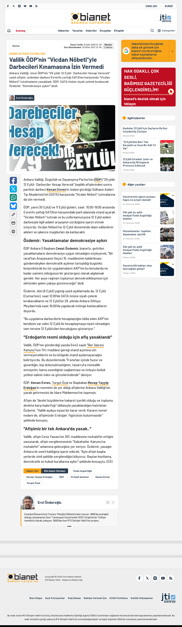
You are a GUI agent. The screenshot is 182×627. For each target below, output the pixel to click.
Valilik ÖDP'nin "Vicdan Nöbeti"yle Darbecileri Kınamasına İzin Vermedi (56, 63)
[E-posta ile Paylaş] (13, 223)
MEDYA (16, 45)
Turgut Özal (60, 383)
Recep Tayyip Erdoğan (39, 476)
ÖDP (98, 179)
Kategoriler (168, 30)
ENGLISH (151, 6)
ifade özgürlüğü (82, 470)
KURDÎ (169, 6)
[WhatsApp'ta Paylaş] (13, 197)
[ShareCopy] (13, 214)
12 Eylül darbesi (80, 476)
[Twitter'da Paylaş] (13, 188)
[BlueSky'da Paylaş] (13, 206)
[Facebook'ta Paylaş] (13, 180)
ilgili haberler (136, 118)
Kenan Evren (56, 189)
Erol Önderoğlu (49, 502)
